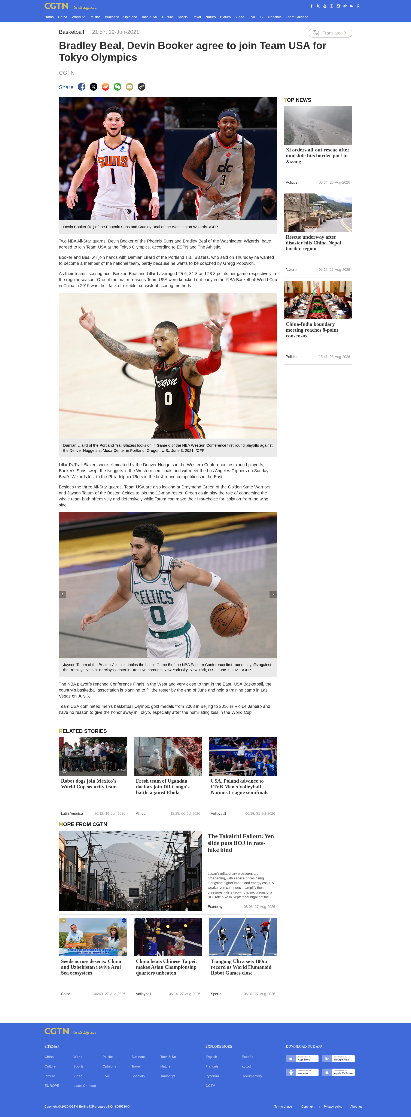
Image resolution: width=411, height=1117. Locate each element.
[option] (168, 594)
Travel (196, 17)
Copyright (308, 1106)
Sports (182, 17)
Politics (94, 17)
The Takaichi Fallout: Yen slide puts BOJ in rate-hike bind (241, 843)
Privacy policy (333, 1106)
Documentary (252, 1076)
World (77, 17)
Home (49, 17)
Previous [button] (63, 594)
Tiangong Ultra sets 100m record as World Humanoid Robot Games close (241, 967)
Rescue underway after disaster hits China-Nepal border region (313, 242)
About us (356, 1106)
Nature (211, 17)
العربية (246, 1066)
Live (252, 17)
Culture (167, 17)
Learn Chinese (297, 17)
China (62, 17)
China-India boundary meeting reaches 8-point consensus (312, 329)
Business (112, 17)
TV (261, 17)
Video (239, 17)
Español (248, 1057)
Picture (225, 17)
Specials (274, 17)
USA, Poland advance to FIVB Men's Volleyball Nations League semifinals (239, 786)
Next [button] (273, 594)
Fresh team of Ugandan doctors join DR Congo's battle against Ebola (162, 786)
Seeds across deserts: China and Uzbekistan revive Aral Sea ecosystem (91, 967)
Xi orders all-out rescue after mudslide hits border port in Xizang (318, 155)
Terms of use (283, 1106)
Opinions (130, 17)
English (211, 1057)
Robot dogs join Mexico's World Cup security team (89, 783)
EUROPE (52, 1085)
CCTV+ (211, 1085)
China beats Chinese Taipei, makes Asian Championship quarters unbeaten (166, 967)
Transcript (167, 1076)
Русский (212, 1076)
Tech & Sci (149, 17)
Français (212, 1066)
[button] (64, 770)
